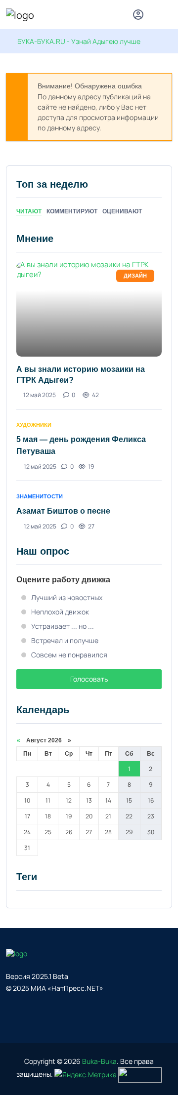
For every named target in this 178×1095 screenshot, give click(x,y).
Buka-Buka (99, 1061)
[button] (167, 16)
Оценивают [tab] (122, 211)
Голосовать (89, 679)
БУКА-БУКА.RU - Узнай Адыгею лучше (78, 41)
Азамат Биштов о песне (63, 511)
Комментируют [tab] (71, 211)
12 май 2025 (39, 395)
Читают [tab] (29, 211)
